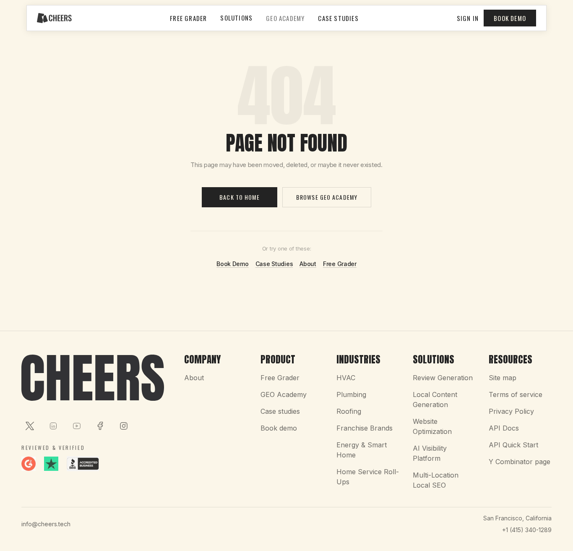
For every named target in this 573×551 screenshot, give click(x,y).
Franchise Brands (364, 428)
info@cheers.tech (45, 523)
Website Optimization (432, 426)
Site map (502, 377)
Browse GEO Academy (326, 197)
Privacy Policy (511, 411)
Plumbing (351, 394)
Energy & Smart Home (361, 450)
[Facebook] (100, 426)
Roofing (348, 411)
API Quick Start (513, 445)
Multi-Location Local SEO (435, 480)
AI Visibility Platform (430, 453)
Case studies (280, 411)
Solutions (236, 17)
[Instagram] (123, 426)
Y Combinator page (519, 461)
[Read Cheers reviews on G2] (28, 464)
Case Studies (338, 18)
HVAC (345, 377)
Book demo (278, 428)
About (308, 263)
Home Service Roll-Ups (367, 476)
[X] (29, 426)
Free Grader (188, 18)
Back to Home (239, 197)
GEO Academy (285, 18)
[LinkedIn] (53, 426)
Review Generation (443, 377)
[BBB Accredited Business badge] (83, 463)
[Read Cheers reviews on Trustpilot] (51, 464)
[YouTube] (76, 426)
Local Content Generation (435, 399)
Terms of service (515, 394)
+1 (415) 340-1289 (527, 529)
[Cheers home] (54, 18)
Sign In (468, 18)
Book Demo (510, 18)
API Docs (504, 428)
